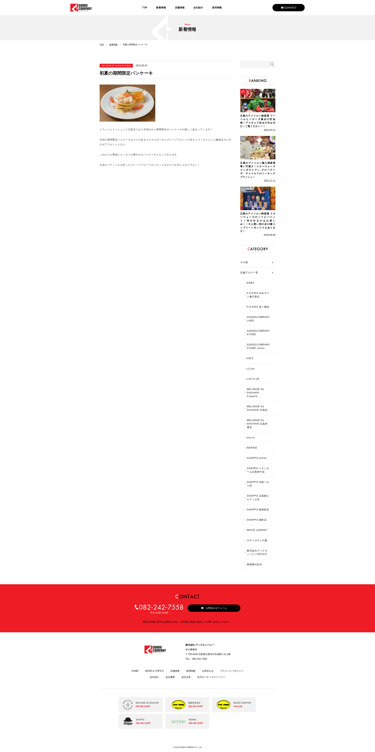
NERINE (252, 448)
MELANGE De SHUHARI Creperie (255, 392)
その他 (244, 262)
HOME (135, 671)
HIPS (250, 358)
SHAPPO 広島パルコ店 (258, 484)
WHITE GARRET (257, 530)
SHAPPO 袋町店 (257, 520)
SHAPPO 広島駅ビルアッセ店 (258, 498)
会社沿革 (186, 677)
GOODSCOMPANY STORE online (258, 346)
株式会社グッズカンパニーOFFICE (257, 552)
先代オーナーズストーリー (211, 677)
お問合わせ (208, 671)
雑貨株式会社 (254, 564)
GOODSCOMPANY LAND (258, 319)
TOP (102, 44)
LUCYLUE (253, 379)
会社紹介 (154, 677)
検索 (272, 64)
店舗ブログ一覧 (249, 272)
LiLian (251, 368)
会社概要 (170, 677)
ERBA (250, 283)
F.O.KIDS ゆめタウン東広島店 (258, 295)
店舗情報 (175, 671)
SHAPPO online (257, 458)
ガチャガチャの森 (257, 540)
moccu (251, 437)
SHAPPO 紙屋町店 (258, 509)
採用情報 (190, 671)
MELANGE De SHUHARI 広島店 (257, 408)
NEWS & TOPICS (154, 671)
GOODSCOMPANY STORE (258, 333)
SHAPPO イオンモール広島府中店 (258, 470)
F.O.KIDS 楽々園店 (258, 307)
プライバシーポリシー (231, 671)
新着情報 (113, 44)
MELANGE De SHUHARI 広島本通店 (257, 424)
